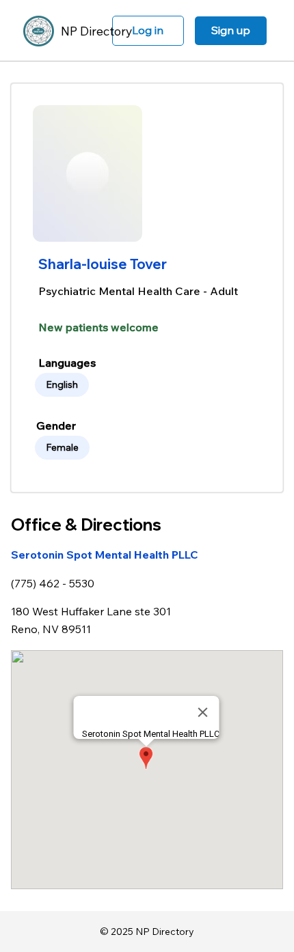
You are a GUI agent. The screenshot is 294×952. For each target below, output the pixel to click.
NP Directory (97, 31)
